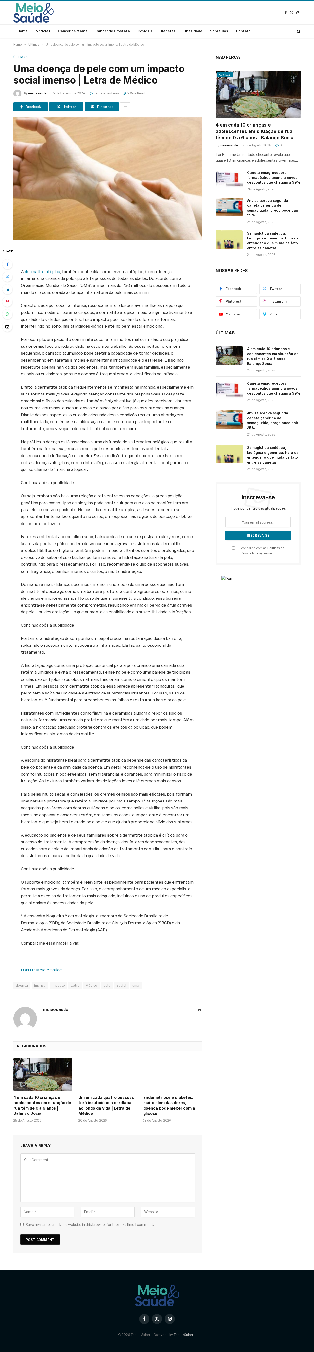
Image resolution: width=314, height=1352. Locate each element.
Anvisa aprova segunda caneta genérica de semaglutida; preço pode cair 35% (272, 207)
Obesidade (192, 31)
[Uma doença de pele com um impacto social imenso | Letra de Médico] (107, 178)
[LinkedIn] (7, 289)
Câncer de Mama (73, 31)
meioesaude (37, 93)
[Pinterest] (7, 302)
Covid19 (145, 31)
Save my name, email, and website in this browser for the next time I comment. (90, 1224)
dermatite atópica (42, 271)
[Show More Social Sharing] (125, 106)
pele (107, 985)
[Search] (298, 31)
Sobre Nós (219, 31)
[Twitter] (7, 277)
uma (135, 985)
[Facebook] (7, 264)
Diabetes (168, 31)
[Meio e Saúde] (33, 12)
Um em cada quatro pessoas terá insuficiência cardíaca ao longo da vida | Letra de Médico (106, 1105)
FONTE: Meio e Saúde (41, 970)
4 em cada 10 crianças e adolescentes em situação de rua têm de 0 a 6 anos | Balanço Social (42, 1105)
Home (22, 31)
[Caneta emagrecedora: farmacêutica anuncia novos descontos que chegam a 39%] (229, 179)
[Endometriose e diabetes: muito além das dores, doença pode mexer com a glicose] (172, 1074)
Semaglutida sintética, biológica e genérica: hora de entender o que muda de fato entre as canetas (273, 240)
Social (121, 985)
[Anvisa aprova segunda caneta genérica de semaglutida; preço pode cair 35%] (229, 207)
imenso (40, 985)
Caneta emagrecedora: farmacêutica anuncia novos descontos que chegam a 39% (273, 177)
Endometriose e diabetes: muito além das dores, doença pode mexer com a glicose (169, 1105)
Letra (75, 985)
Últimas (20, 57)
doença (22, 985)
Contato (243, 31)
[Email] (7, 327)
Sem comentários (107, 93)
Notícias (43, 31)
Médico (91, 985)
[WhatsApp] (7, 314)
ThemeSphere (184, 1335)
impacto (58, 985)
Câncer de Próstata (112, 31)
